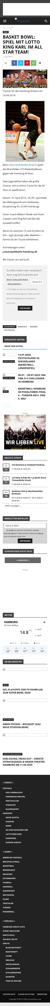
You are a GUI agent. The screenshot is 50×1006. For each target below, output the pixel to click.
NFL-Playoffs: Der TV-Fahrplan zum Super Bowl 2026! (23, 691)
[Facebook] (14, 63)
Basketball (33, 327)
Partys (6, 943)
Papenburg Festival (15, 796)
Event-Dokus (9, 361)
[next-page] (9, 405)
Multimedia (8, 719)
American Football (12, 857)
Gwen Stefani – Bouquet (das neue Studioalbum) (22, 726)
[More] (40, 63)
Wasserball (8, 911)
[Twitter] (20, 63)
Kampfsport (9, 891)
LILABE (9, 956)
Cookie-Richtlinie (26, 994)
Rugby (6, 899)
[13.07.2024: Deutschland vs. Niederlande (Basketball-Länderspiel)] (10, 358)
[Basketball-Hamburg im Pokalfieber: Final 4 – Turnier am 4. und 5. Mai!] (10, 390)
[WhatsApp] (33, 63)
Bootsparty (12, 951)
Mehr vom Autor (13, 346)
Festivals (7, 788)
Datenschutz (9, 994)
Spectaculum (12, 801)
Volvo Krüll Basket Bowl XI (23, 164)
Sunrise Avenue (13, 842)
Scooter (10, 821)
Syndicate (11, 805)
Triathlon (8, 903)
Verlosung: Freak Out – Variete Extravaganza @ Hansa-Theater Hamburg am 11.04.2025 (24, 761)
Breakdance (9, 870)
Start (5, 28)
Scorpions (11, 838)
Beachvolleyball (11, 861)
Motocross (8, 895)
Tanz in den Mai (13, 981)
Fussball (7, 882)
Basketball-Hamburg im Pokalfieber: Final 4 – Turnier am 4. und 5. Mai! (32, 393)
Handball (8, 886)
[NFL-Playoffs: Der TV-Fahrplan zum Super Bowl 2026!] (25, 677)
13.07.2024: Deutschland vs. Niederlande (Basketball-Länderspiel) (29, 361)
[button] (4, 21)
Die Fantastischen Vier (17, 830)
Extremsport (9, 878)
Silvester (10, 976)
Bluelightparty (13, 947)
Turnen (7, 907)
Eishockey (7, 874)
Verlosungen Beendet (13, 754)
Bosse (8, 826)
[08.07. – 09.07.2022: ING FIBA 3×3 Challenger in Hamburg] (10, 376)
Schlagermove (13, 968)
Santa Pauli (9, 935)
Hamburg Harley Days (14, 927)
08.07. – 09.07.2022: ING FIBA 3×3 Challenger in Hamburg (32, 378)
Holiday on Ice (10, 939)
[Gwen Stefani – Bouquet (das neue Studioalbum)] (25, 710)
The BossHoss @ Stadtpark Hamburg (28, 465)
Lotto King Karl (9, 330)
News (11, 28)
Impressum (42, 994)
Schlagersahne (13, 972)
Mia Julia (10, 960)
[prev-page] (4, 405)
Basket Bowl (22, 327)
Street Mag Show (11, 931)
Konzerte (7, 813)
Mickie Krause (12, 964)
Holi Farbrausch (14, 792)
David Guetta (12, 817)
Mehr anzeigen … (13, 505)
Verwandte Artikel (14, 339)
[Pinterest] (27, 63)
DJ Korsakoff (12, 809)
